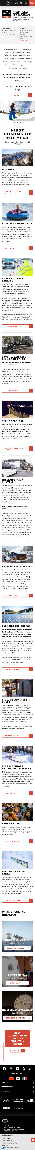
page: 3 (20, 123)
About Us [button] (4, 1083)
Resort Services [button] (7, 1087)
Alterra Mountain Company (7, 1136)
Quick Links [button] (5, 1091)
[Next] (32, 109)
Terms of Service (7, 1141)
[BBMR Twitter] (24, 1068)
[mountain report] (16, 3)
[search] (21, 3)
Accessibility (5, 1145)
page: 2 (17, 123)
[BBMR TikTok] (30, 1068)
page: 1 (15, 123)
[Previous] (2, 109)
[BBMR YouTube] (17, 1068)
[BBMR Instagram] (11, 1068)
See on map (23, 40)
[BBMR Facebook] (4, 1068)
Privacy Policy (6, 1138)
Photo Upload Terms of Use (10, 1143)
